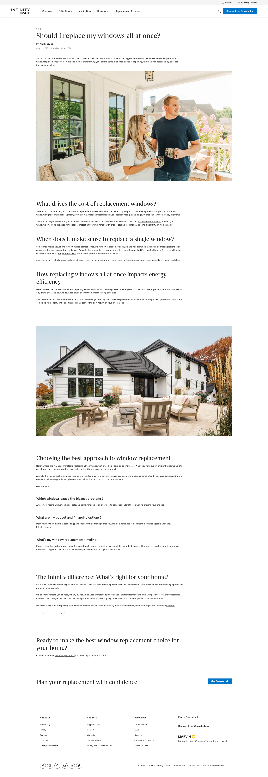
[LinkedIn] (72, 766)
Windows (47, 11)
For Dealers (141, 766)
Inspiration (84, 11)
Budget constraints (67, 253)
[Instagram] (50, 766)
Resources (103, 11)
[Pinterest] (57, 766)
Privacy (152, 766)
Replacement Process (128, 11)
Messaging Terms (164, 766)
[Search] (219, 11)
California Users (194, 766)
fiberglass (102, 215)
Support (228, 3)
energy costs (128, 289)
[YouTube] (65, 766)
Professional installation (149, 221)
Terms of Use (179, 766)
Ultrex (166, 595)
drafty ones (46, 469)
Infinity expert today (65, 655)
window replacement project (50, 62)
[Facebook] (43, 766)
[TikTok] (79, 766)
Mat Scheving (46, 44)
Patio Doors (65, 11)
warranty (170, 606)
